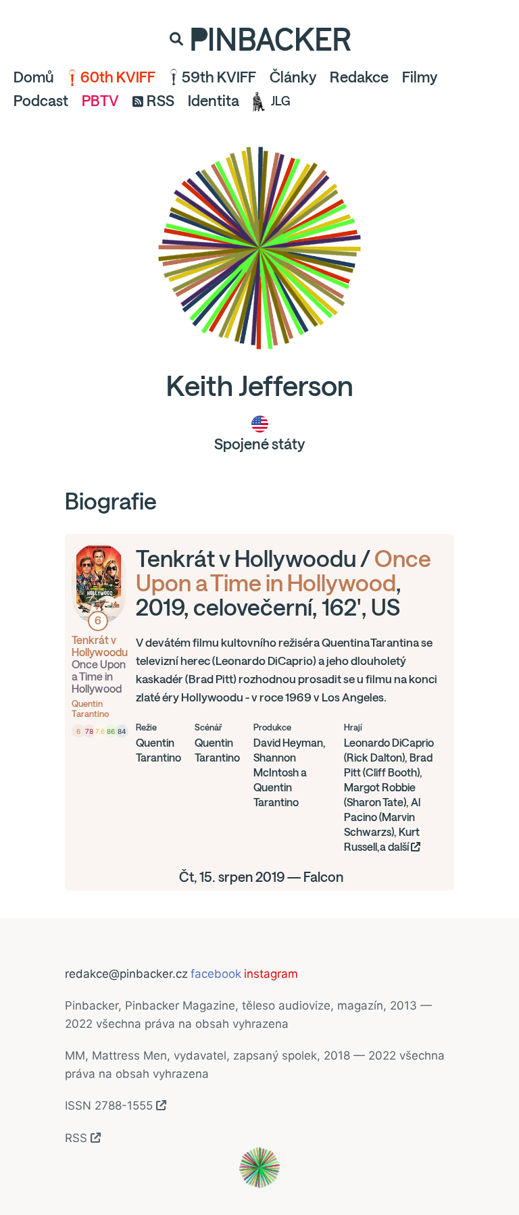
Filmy (419, 77)
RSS (160, 101)
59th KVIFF (219, 77)
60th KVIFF (117, 77)
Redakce (359, 77)
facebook (216, 974)
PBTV (100, 101)
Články (293, 77)
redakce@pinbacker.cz (126, 974)
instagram (271, 974)
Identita (213, 101)
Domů (34, 77)
